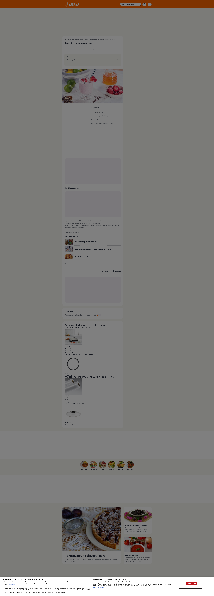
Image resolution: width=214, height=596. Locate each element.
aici (76, 589)
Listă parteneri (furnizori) (99, 587)
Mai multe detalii (11, 584)
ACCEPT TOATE (191, 583)
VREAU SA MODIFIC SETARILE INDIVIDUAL (190, 588)
